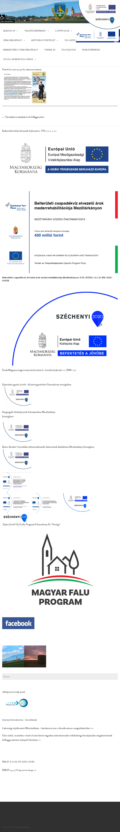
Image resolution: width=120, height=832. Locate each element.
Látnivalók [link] (62, 31)
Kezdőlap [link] (9, 31)
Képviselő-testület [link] (43, 40)
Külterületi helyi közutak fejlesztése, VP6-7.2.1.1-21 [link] (29, 131)
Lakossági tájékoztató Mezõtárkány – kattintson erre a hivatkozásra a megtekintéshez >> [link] (48, 728)
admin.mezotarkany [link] (33, 69)
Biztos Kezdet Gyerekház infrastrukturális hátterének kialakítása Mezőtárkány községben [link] (48, 447)
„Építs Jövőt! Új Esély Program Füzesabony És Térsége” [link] (31, 524)
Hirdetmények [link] (91, 50)
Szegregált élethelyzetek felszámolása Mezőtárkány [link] (28, 412)
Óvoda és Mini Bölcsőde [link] (18, 59)
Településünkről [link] (35, 31)
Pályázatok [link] (69, 50)
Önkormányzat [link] (12, 40)
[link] (2, 17)
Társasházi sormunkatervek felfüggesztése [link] (23, 117)
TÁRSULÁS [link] (49, 50)
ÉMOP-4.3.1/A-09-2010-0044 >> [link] (19, 770)
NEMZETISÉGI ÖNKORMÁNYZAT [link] (20, 50)
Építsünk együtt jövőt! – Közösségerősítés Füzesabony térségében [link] (36, 384)
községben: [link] (8, 416)
